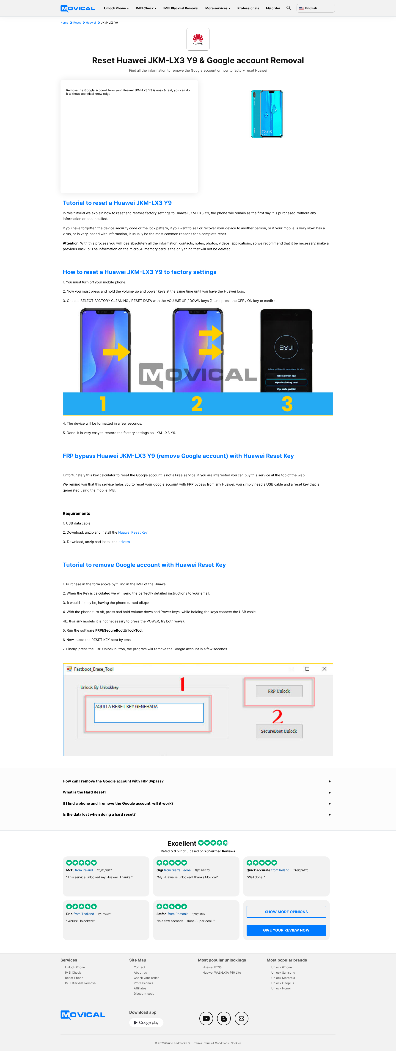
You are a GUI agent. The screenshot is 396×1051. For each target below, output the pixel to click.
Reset (77, 22)
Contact (139, 967)
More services (216, 8)
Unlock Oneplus (282, 983)
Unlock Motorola (283, 978)
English (311, 8)
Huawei (91, 22)
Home (64, 22)
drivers (124, 542)
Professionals (248, 8)
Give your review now (286, 930)
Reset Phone (74, 978)
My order (273, 8)
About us (140, 972)
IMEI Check (145, 8)
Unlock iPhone (281, 967)
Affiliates (140, 988)
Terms (198, 1043)
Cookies (236, 1043)
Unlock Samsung (283, 972)
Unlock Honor (281, 988)
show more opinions (286, 912)
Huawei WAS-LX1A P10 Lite (222, 972)
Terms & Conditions (216, 1043)
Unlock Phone (115, 8)
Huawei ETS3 (212, 967)
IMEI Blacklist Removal (180, 8)
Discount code (144, 993)
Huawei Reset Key (133, 532)
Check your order (146, 978)
